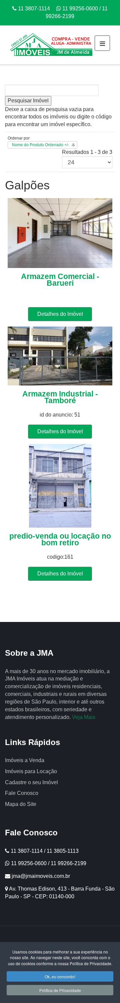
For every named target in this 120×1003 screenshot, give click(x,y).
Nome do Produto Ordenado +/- (40, 145)
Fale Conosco (21, 793)
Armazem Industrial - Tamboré (60, 397)
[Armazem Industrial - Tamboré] (60, 355)
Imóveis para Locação (31, 771)
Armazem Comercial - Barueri (60, 279)
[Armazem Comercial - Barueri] (60, 233)
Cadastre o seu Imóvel (31, 782)
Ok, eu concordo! (60, 976)
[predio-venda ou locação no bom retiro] (60, 485)
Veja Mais (83, 717)
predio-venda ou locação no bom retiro (60, 539)
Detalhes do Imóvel (60, 314)
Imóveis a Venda (24, 760)
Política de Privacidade (60, 990)
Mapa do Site (20, 804)
